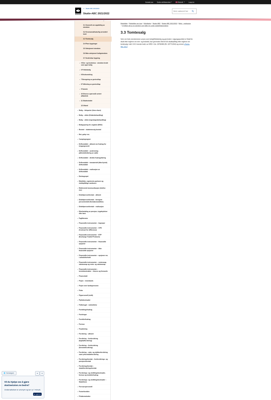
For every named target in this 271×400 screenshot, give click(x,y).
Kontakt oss (149, 2)
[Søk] (193, 11)
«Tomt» (186, 44)
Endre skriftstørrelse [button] (164, 2)
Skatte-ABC (156, 23)
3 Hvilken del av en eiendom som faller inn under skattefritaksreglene (145, 26)
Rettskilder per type (135, 23)
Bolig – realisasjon (185, 23)
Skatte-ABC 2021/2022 (92, 8)
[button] (180, 2)
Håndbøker (147, 23)
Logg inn (191, 2)
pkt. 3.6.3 (124, 47)
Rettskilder (124, 23)
